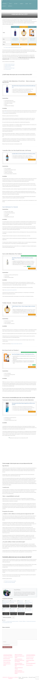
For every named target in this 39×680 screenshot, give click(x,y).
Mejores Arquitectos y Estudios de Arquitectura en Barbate (19, 672)
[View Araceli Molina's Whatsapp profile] (12, 593)
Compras (21, 3)
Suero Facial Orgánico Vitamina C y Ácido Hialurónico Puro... (32, 39)
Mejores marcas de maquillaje (10, 582)
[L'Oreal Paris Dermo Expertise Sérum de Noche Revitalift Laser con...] (15, 32)
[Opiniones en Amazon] (15, 42)
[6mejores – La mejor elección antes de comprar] (6, 1)
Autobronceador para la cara (9, 64)
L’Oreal (5, 111)
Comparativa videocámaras (8, 656)
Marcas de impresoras (30, 656)
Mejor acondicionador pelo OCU (16, 343)
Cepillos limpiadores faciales (9, 65)
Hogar (10, 3)
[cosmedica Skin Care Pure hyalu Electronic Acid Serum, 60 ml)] (7, 157)
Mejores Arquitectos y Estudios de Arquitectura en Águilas (19, 656)
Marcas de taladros (29, 665)
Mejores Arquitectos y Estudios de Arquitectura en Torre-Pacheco (19, 660)
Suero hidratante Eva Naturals (10, 207)
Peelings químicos (8, 66)
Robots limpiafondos (6, 662)
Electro (15, 3)
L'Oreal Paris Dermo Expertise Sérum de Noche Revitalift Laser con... (15, 39)
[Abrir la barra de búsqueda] (36, 8)
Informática (4, 3)
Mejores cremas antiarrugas (9, 67)
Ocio (30, 3)
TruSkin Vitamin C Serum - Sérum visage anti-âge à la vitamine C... (23, 39)
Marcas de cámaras (6, 658)
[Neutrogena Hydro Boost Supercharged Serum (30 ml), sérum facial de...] (7, 407)
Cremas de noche (8, 69)
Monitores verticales (29, 658)
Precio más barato (15, 44)
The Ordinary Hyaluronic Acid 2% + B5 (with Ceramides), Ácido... (22, 258)
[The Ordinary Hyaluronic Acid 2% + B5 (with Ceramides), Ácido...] (7, 261)
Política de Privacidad (32, 677)
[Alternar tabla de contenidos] (13, 617)
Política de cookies (25, 677)
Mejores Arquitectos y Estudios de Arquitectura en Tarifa (19, 664)
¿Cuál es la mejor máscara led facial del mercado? (13, 47)
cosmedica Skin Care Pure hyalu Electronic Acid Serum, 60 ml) (23, 153)
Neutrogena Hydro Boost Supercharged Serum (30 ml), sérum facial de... (23, 404)
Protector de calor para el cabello (10, 581)
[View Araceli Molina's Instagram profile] (12, 591)
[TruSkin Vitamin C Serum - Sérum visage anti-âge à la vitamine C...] (24, 32)
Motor (26, 3)
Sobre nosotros (21, 678)
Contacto (19, 677)
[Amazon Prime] (33, 266)
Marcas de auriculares (7, 660)
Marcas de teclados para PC (31, 663)
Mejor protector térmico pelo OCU (11, 289)
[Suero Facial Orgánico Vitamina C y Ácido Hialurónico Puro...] (32, 32)
